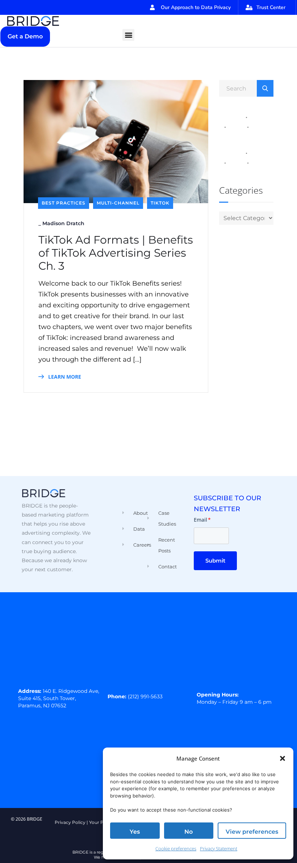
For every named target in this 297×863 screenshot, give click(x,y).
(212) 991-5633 (145, 696)
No (188, 831)
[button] (282, 758)
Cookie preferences (175, 848)
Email (202, 519)
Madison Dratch (63, 223)
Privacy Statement (218, 848)
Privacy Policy (70, 822)
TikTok (160, 203)
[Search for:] (246, 88)
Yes (135, 831)
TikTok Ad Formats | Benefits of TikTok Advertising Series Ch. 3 (115, 253)
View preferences (252, 831)
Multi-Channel (118, 203)
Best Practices (63, 203)
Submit (215, 560)
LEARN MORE (64, 376)
